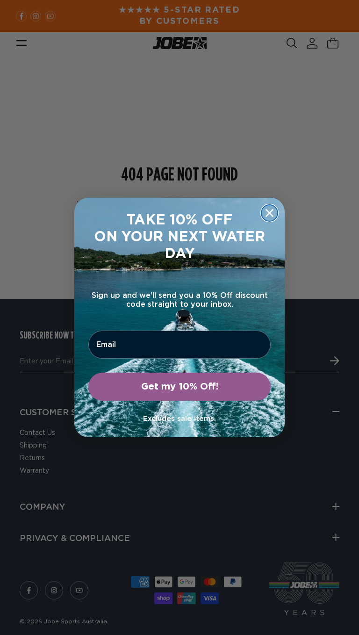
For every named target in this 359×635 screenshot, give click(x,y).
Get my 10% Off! (179, 386)
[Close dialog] (269, 213)
